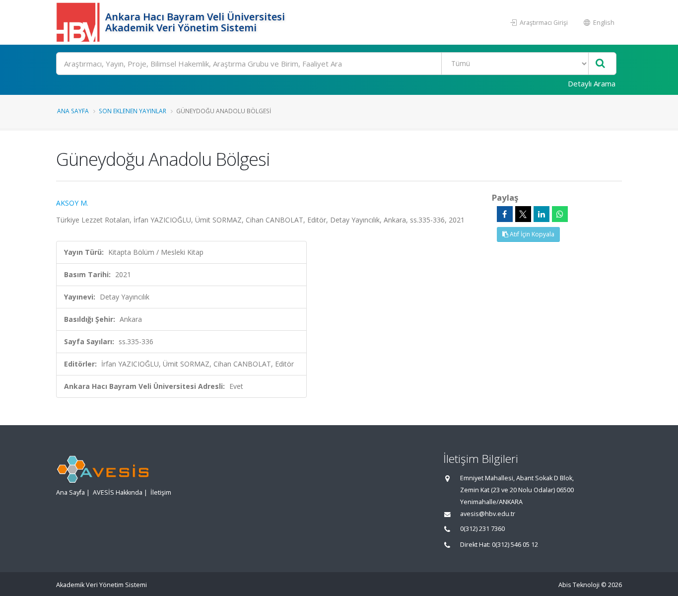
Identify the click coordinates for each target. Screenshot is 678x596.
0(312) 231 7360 (482, 528)
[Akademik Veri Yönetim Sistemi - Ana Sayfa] (79, 22)
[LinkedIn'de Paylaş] (541, 214)
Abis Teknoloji (579, 585)
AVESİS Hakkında (117, 492)
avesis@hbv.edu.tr (487, 514)
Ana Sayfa (73, 111)
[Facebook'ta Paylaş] (505, 214)
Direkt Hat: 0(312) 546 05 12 (499, 544)
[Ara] (600, 64)
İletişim (160, 492)
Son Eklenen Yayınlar (132, 111)
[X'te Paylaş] (523, 214)
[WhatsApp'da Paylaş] (560, 214)
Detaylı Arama (591, 83)
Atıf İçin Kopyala (531, 234)
